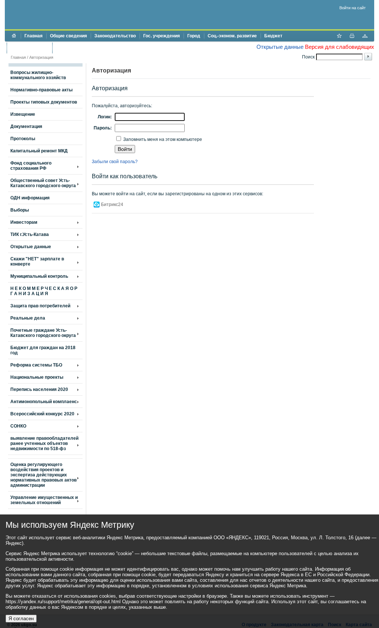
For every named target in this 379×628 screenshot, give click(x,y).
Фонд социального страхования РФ (30, 166)
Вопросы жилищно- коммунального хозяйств (38, 75)
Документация (26, 126)
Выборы (19, 210)
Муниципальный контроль (39, 276)
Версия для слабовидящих (339, 47)
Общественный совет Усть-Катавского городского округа (43, 183)
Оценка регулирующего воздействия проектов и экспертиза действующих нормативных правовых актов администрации (43, 475)
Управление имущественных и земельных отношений (44, 500)
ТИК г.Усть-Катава (29, 234)
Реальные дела (27, 318)
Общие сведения (68, 35)
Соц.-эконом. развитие (232, 35)
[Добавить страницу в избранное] (339, 37)
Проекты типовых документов (43, 102)
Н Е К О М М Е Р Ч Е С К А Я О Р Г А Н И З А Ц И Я (43, 291)
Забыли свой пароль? (115, 161)
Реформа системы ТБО (36, 365)
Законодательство (115, 35)
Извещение (22, 114)
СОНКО (18, 426)
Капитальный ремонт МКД (39, 150)
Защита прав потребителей (40, 305)
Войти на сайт (352, 8)
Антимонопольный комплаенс (43, 401)
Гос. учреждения (161, 35)
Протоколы (22, 138)
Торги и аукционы (29, 47)
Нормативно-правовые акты (41, 89)
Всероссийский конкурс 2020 (42, 413)
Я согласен (21, 618)
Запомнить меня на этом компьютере (162, 139)
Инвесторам (23, 222)
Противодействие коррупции (87, 47)
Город (193, 35)
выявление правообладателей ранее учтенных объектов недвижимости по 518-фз (44, 443)
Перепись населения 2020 (39, 389)
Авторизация (41, 57)
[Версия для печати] (352, 37)
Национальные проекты (36, 377)
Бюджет (273, 35)
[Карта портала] (365, 37)
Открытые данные (279, 47)
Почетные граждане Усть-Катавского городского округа (43, 333)
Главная (33, 35)
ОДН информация (30, 197)
